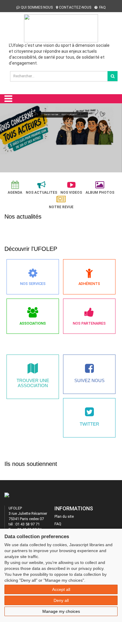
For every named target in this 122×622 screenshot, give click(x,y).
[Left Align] (112, 76)
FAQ (102, 7)
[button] (7, 136)
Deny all (61, 600)
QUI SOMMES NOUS (37, 7)
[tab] (15, 188)
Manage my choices (61, 611)
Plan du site (64, 516)
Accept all (61, 589)
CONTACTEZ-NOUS (75, 7)
